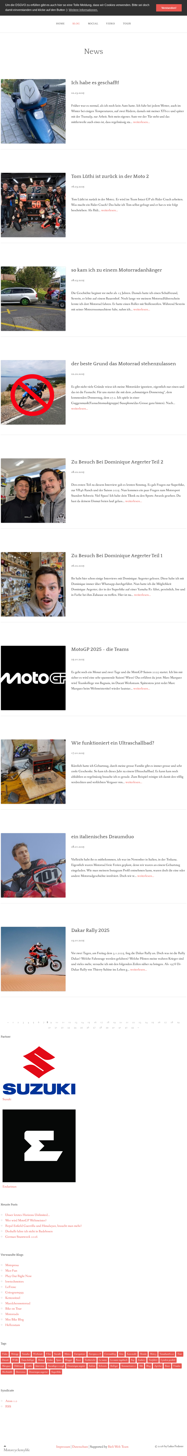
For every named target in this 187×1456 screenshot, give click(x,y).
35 (81, 1027)
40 (113, 1027)
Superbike (56, 1372)
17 (101, 1022)
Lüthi (29, 1366)
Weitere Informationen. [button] (83, 9)
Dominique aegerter (38, 1372)
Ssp (132, 1360)
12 (69, 1022)
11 (63, 1022)
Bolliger (114, 1366)
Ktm (121, 1354)
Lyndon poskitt (168, 1360)
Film (48, 1354)
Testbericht (90, 1360)
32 (62, 1027)
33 (68, 1027)
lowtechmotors (14, 1282)
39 (107, 1027)
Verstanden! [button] (168, 7)
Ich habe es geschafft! (95, 82)
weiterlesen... (141, 122)
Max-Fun (11, 1271)
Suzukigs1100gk (56, 1366)
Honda (143, 1354)
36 (88, 1027)
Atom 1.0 (11, 1401)
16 (95, 1022)
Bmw (167, 1366)
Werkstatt (38, 1354)
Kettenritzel (12, 1298)
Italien (92, 1366)
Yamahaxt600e (167, 1354)
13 (76, 1022)
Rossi (78, 1360)
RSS (8, 1407)
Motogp (14, 1354)
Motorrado (12, 1314)
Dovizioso (21, 1372)
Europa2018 (95, 1354)
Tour (179, 1354)
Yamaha (26, 1354)
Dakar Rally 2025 (90, 930)
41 (120, 1027)
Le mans (103, 1360)
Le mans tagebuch (118, 1360)
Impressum (63, 1447)
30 (49, 1027)
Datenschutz (80, 1447)
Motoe (41, 1360)
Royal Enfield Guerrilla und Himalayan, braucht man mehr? (43, 1226)
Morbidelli (7, 1372)
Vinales (176, 1366)
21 (127, 1022)
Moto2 (67, 1354)
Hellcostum (12, 1325)
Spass (59, 1360)
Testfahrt (153, 1360)
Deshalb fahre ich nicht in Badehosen (29, 1231)
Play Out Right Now (18, 1276)
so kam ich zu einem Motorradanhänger (116, 270)
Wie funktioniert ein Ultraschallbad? (112, 743)
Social (93, 23)
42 (126, 1027)
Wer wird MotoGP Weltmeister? (26, 1220)
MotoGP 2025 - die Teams (100, 649)
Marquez (6, 1366)
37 (94, 1027)
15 (88, 1022)
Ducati (5, 1360)
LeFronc (10, 1287)
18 (108, 1022)
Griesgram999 (14, 1292)
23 (140, 1022)
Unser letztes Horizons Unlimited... (27, 1215)
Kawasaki (131, 1354)
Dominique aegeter (76, 1366)
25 (152, 1022)
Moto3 (153, 1354)
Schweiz (103, 1366)
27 (165, 1022)
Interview (40, 1366)
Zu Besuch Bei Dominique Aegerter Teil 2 (117, 462)
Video (110, 23)
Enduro (141, 1360)
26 (159, 1022)
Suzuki (57, 1354)
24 (146, 1022)
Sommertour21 (128, 1366)
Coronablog (110, 1354)
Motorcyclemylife (17, 1449)
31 (56, 1027)
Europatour (79, 1354)
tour (127, 23)
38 (100, 1027)
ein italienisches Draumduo (102, 837)
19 (114, 1022)
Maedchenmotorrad (17, 1303)
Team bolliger (27, 1360)
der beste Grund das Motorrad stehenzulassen (123, 364)
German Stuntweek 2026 (21, 1237)
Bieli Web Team (118, 1447)
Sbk (141, 1366)
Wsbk (15, 1360)
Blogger (68, 1360)
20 (120, 1022)
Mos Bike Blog (14, 1320)
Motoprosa (12, 1265)
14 (82, 1022)
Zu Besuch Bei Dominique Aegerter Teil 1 (117, 555)
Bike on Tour (13, 1309)
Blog (148, 1366)
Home (60, 23)
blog (76, 23)
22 (133, 1022)
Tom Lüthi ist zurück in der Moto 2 (110, 176)
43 (132, 1027)
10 (57, 1022)
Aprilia (157, 1366)
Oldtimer (18, 1366)
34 (75, 1027)
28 (172, 1022)
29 (178, 1022)
